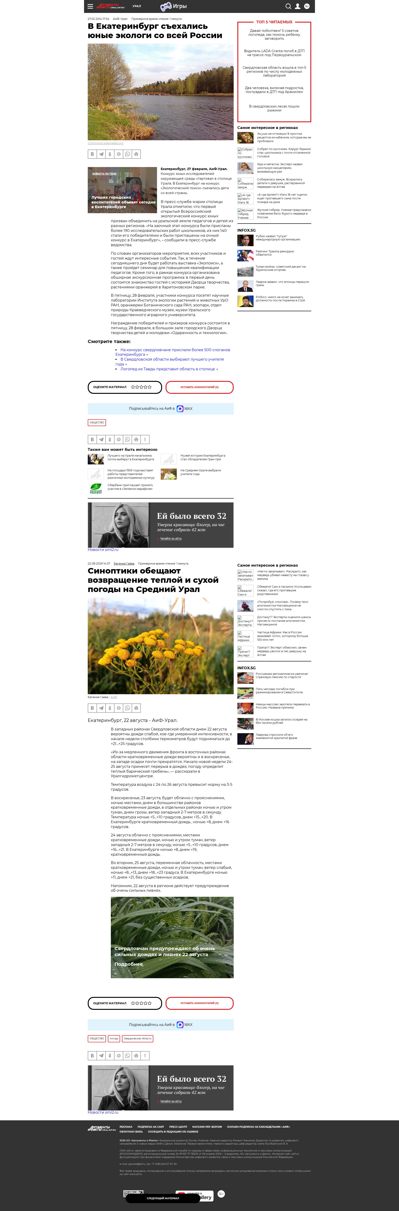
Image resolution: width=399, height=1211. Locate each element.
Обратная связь (131, 1131)
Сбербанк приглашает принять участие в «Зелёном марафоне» (130, 486)
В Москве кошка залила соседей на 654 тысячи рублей (281, 721)
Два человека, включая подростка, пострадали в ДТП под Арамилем (274, 90)
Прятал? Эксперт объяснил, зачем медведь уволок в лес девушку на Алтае (281, 651)
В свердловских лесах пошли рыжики (274, 108)
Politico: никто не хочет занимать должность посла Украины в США (280, 299)
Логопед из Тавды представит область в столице (168, 369)
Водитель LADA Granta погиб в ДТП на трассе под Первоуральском (274, 53)
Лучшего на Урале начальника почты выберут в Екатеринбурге (131, 457)
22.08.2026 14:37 (99, 563)
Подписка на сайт (151, 1126)
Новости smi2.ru (103, 549)
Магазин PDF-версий (207, 1126)
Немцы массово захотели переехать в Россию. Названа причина (283, 706)
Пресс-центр (178, 1126)
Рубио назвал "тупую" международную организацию (278, 238)
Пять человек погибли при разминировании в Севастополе (279, 691)
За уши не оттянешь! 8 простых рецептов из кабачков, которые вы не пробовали (284, 137)
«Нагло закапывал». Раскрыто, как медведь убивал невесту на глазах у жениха (283, 575)
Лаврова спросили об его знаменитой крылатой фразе (276, 736)
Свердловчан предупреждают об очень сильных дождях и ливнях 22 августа (165, 951)
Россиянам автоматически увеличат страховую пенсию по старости (282, 675)
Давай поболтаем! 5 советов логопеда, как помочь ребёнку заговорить (274, 35)
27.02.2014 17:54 (98, 19)
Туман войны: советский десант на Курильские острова (281, 268)
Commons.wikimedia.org (105, 143)
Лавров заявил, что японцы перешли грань (282, 283)
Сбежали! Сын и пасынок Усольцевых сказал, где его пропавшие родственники (284, 590)
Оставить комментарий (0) (200, 387)
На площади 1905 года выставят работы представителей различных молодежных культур (131, 474)
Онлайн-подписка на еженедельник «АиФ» (258, 1126)
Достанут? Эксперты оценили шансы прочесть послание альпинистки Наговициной (284, 620)
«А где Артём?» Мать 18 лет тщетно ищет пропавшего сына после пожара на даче (282, 198)
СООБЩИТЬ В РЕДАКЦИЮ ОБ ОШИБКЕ (173, 1131)
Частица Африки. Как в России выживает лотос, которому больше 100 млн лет (282, 636)
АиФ (114, 697)
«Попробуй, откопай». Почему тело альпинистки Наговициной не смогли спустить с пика (282, 605)
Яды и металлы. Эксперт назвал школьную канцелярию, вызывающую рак (280, 167)
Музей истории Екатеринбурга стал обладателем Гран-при (203, 457)
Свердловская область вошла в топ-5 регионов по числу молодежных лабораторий (274, 72)
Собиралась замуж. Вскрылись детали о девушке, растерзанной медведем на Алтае (281, 183)
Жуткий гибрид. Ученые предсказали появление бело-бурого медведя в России (284, 213)
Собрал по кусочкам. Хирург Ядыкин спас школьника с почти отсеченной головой (284, 152)
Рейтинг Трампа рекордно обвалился (275, 253)
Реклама (126, 1126)
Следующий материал (163, 1198)
